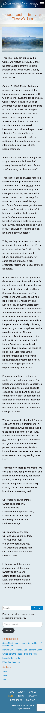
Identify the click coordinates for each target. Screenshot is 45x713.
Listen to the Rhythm (11, 658)
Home (11, 692)
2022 (4, 675)
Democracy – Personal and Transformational (22, 650)
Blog (10, 696)
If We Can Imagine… (11, 662)
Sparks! (32, 692)
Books (21, 696)
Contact (30, 700)
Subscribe (8, 631)
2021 (4, 679)
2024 (4, 671)
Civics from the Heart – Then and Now (19, 654)
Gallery (32, 696)
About (21, 692)
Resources (16, 700)
